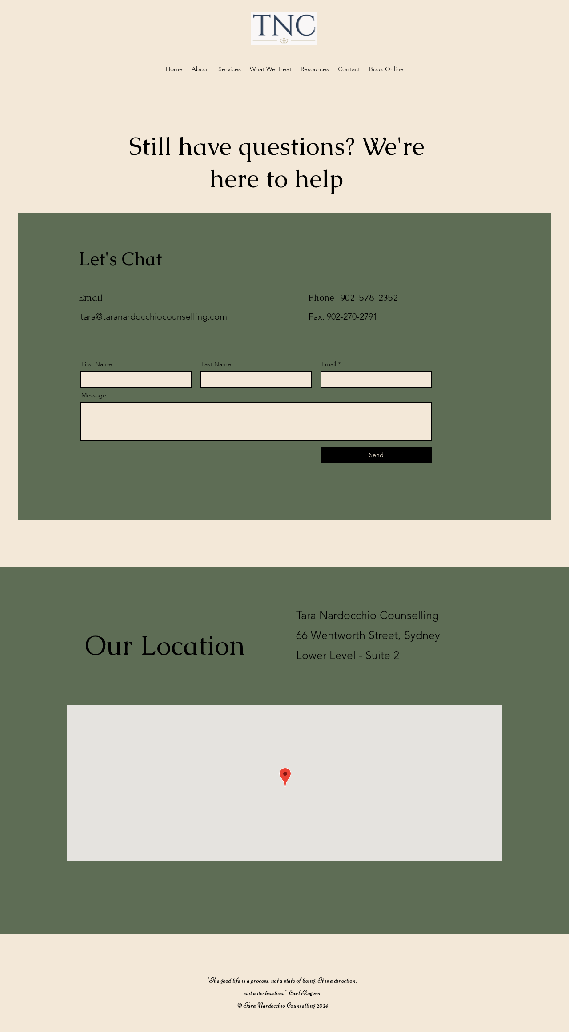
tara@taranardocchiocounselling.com (153, 316)
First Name (96, 364)
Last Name (216, 364)
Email (328, 364)
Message (93, 395)
